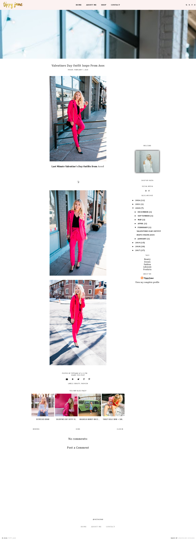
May (140, 220)
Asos (100, 166)
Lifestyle (147, 267)
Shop (103, 5)
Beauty (77, 383)
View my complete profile (147, 282)
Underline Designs (186, 538)
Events (147, 262)
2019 (138, 243)
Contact (115, 5)
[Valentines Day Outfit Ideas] (66, 405)
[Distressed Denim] (42, 405)
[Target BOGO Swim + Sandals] (113, 405)
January (142, 239)
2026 (138, 200)
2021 (138, 204)
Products (147, 270)
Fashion (84, 383)
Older (119, 429)
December (143, 212)
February (143, 227)
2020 (138, 208)
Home (79, 5)
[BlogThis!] (72, 379)
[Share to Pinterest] (89, 379)
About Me (91, 5)
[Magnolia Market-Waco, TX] (89, 405)
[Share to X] (78, 379)
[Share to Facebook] (84, 379)
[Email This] (67, 379)
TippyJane (149, 278)
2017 (138, 250)
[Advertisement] (147, 103)
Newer (36, 429)
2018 (138, 246)
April (141, 224)
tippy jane (12, 538)
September (144, 216)
